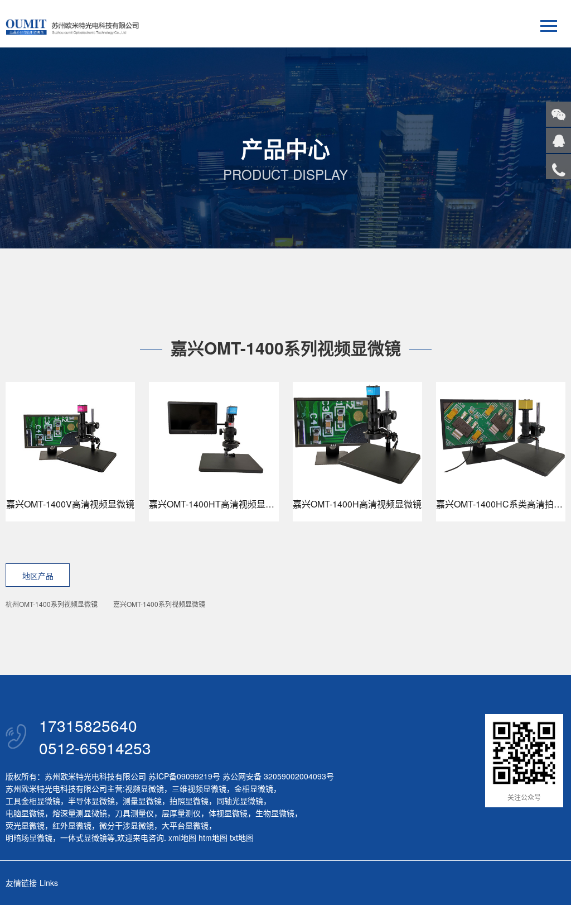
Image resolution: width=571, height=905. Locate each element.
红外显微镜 (71, 825)
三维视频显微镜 (199, 788)
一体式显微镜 (83, 837)
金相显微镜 (253, 788)
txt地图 (242, 837)
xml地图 (182, 837)
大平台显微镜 (185, 825)
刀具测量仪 (134, 812)
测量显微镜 (142, 800)
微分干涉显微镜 (126, 825)
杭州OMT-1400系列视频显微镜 (52, 604)
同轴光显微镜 (239, 800)
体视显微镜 (228, 812)
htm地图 (213, 837)
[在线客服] (558, 140)
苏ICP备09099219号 (184, 776)
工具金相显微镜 (33, 800)
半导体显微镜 (91, 800)
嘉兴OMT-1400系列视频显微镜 (159, 604)
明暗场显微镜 (29, 837)
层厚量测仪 (181, 812)
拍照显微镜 (189, 800)
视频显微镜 (144, 788)
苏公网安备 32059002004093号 (277, 776)
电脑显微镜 (25, 812)
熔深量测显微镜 (79, 812)
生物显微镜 (274, 812)
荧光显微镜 (25, 825)
